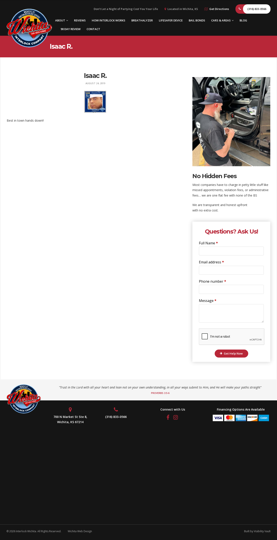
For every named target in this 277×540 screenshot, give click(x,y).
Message (207, 300)
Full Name (208, 243)
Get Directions (219, 9)
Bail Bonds (197, 20)
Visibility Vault (262, 531)
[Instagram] (176, 418)
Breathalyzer (142, 20)
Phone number (212, 281)
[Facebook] (168, 418)
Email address (211, 262)
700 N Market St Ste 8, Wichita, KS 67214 (70, 419)
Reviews (80, 20)
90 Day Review (71, 29)
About (60, 20)
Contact (93, 29)
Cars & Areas (221, 20)
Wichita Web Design (80, 531)
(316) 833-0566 (116, 417)
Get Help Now (233, 353)
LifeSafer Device (171, 20)
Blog (243, 20)
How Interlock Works (108, 20)
